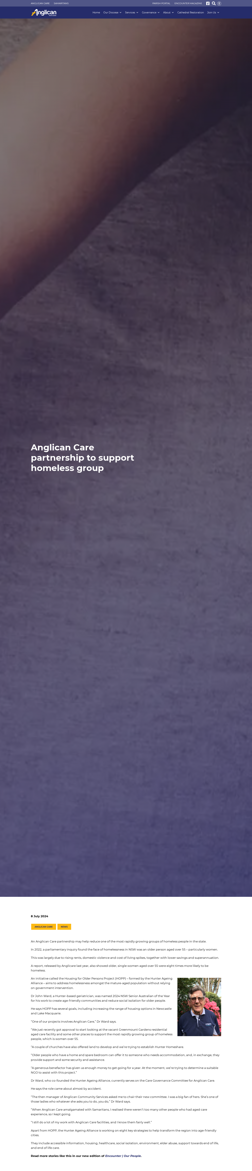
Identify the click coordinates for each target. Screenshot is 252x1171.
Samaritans (61, 3)
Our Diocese (110, 12)
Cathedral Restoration (190, 12)
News (64, 926)
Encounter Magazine (188, 3)
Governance (149, 12)
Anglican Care (40, 3)
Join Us (211, 12)
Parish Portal (161, 3)
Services (130, 12)
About (167, 12)
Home (96, 12)
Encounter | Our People (122, 1156)
